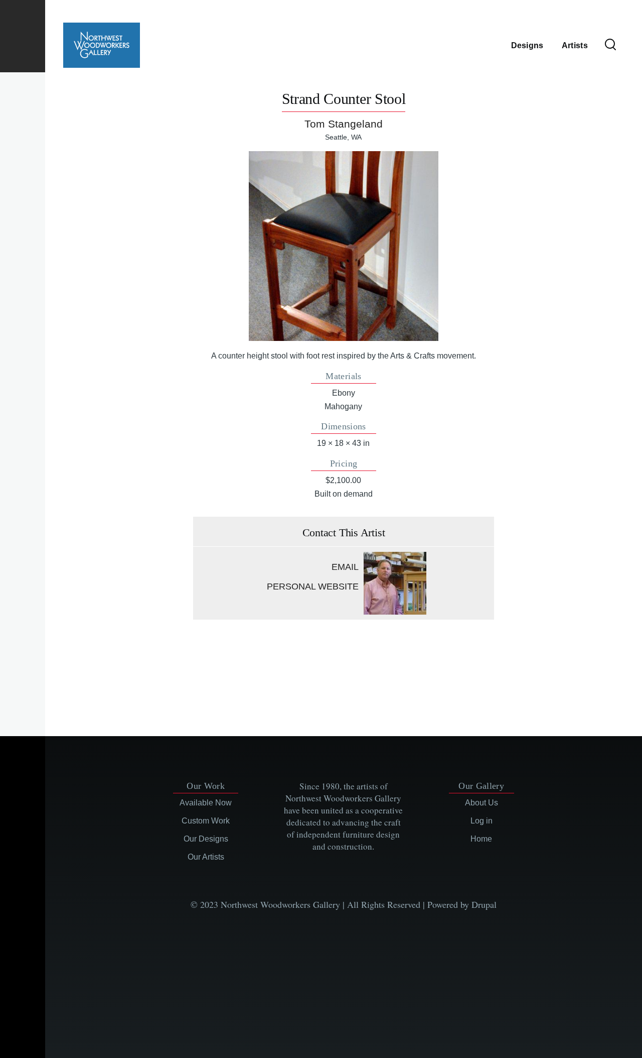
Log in (481, 820)
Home (481, 839)
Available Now (206, 802)
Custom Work (206, 820)
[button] (343, 246)
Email (345, 567)
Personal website (313, 586)
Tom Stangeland (343, 124)
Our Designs (206, 839)
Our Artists (206, 857)
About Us (481, 802)
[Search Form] (610, 45)
